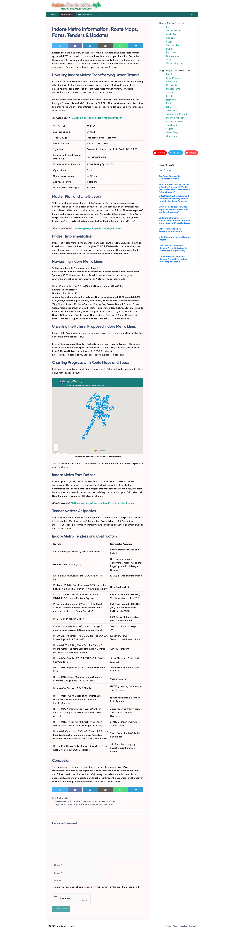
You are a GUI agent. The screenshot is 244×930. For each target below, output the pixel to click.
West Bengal (173, 132)
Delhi (169, 74)
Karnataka (172, 85)
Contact (192, 926)
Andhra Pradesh (174, 121)
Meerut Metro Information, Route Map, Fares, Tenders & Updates (85, 801)
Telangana (171, 110)
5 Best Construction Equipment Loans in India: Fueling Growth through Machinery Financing (174, 198)
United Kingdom (174, 63)
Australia (171, 34)
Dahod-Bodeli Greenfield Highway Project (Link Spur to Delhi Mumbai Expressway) (173, 248)
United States (173, 30)
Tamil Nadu (172, 124)
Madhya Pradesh (175, 117)
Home (53, 14)
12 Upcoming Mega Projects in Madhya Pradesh (96, 117)
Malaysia (171, 52)
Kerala (169, 95)
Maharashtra (173, 88)
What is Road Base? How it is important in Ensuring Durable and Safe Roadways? (173, 209)
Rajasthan (171, 81)
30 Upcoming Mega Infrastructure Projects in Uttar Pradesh (103, 503)
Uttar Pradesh (173, 77)
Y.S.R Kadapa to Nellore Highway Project (175, 238)
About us (183, 926)
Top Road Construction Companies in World (170, 177)
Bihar (169, 106)
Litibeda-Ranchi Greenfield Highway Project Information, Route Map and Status (173, 259)
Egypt (169, 41)
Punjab (169, 103)
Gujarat (170, 128)
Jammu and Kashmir (177, 114)
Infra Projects (67, 14)
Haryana (171, 99)
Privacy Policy (172, 926)
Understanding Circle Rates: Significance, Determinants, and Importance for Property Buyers (174, 220)
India (168, 26)
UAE (168, 59)
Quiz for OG (165, 170)
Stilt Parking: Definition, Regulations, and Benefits (171, 230)
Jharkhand (171, 135)
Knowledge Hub (85, 14)
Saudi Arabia (173, 45)
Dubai (169, 48)
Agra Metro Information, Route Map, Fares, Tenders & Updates (84, 804)
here (68, 466)
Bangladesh (172, 55)
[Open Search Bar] (192, 14)
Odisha (170, 92)
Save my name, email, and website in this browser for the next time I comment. (97, 886)
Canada (170, 37)
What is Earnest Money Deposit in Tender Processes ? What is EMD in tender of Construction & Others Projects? (174, 188)
